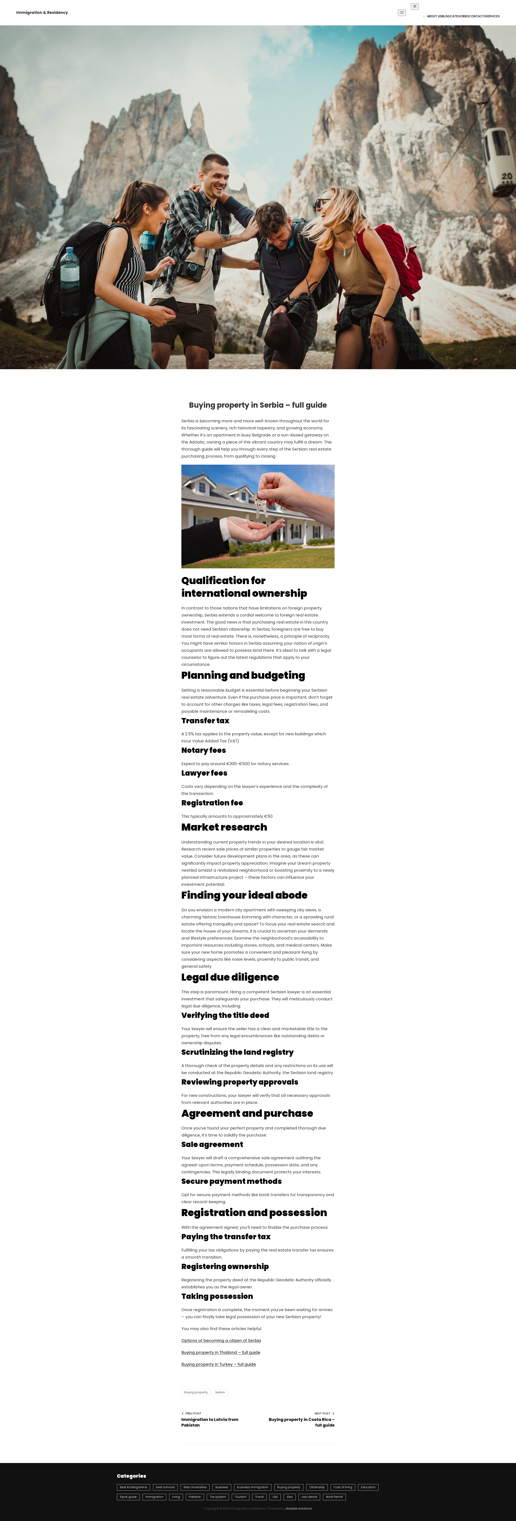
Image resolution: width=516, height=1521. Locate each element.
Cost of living (343, 1487)
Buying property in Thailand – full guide (220, 1352)
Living (176, 1497)
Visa (290, 1497)
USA (275, 1497)
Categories (459, 16)
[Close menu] (415, 6)
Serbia (220, 1392)
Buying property (196, 1392)
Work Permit (334, 1497)
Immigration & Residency (42, 12)
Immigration (154, 1497)
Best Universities (195, 1487)
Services (493, 16)
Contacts (477, 16)
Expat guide (128, 1497)
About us (434, 16)
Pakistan (195, 1497)
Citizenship (317, 1487)
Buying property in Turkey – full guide (218, 1364)
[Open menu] (402, 12)
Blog (446, 16)
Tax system (218, 1497)
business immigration (252, 1487)
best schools (165, 1487)
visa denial (309, 1497)
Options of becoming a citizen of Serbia (221, 1340)
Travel (259, 1497)
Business (221, 1487)
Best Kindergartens (133, 1487)
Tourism (240, 1497)
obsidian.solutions (298, 1508)
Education (368, 1487)
